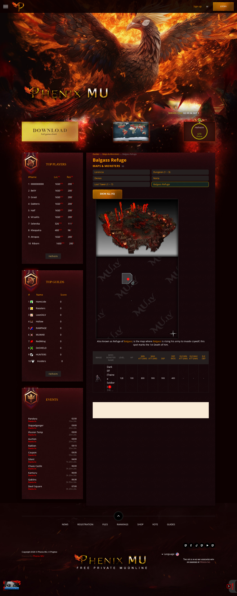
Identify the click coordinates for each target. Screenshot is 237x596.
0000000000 (37, 184)
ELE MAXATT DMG (193, 357)
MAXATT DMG (152, 357)
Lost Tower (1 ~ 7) (103, 184)
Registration (85, 524)
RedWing (41, 341)
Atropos (35, 236)
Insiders (41, 361)
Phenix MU (38, 556)
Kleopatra (36, 230)
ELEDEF (203, 357)
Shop (140, 524)
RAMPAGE (41, 328)
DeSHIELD (41, 347)
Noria (156, 178)
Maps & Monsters (110, 154)
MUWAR (40, 334)
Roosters (40, 308)
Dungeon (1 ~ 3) (161, 172)
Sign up (197, 6)
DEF (163, 358)
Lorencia (99, 172)
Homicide (41, 301)
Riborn (35, 243)
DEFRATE (173, 357)
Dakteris (35, 203)
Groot (34, 197)
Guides (96, 154)
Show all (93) (107, 194)
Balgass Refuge (161, 184)
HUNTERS (41, 354)
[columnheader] (98, 357)
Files (105, 524)
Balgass (128, 341)
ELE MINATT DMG (183, 357)
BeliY (33, 190)
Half (33, 210)
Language (169, 554)
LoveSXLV (41, 314)
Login (223, 6)
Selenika (35, 223)
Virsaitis (35, 217)
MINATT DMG (142, 357)
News (65, 524)
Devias (98, 178)
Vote (155, 524)
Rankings (122, 524)
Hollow (39, 321)
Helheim (53, 256)
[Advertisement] (151, 410)
